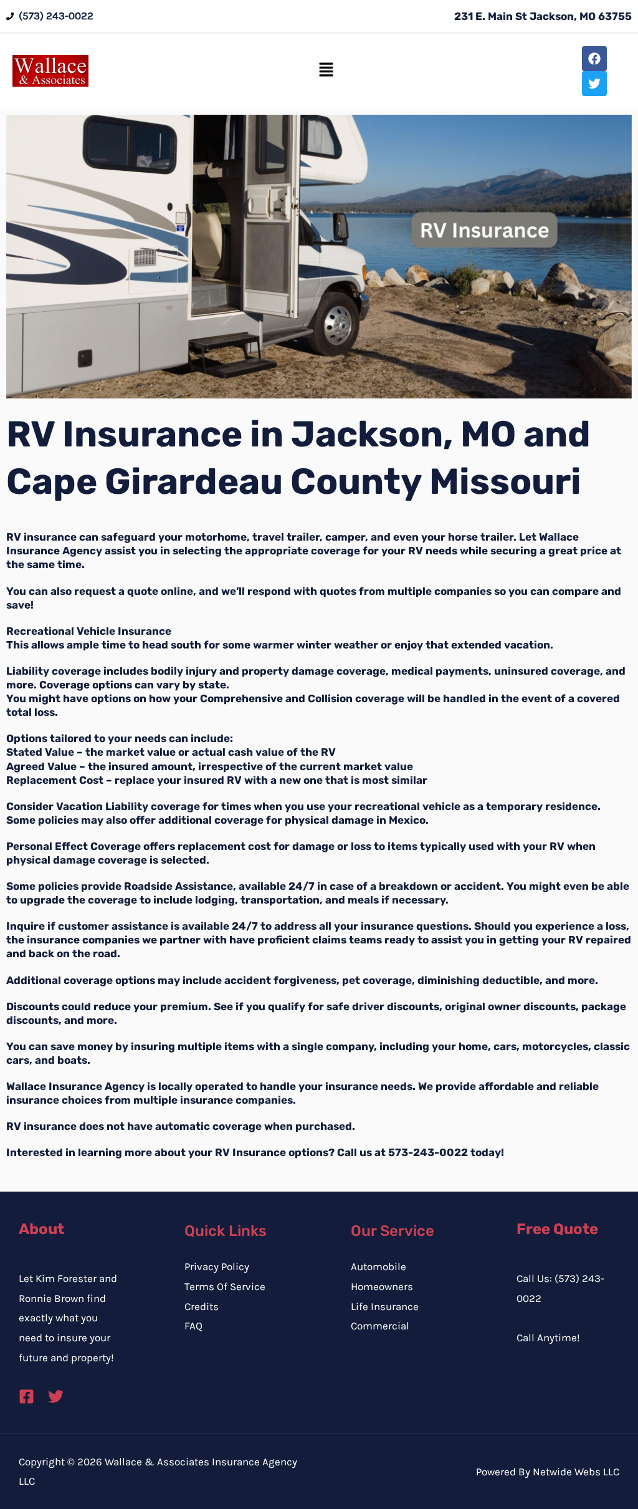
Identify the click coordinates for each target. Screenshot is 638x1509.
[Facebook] (26, 1396)
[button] (325, 70)
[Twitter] (56, 1396)
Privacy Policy (216, 1266)
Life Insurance (385, 1306)
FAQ (193, 1325)
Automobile (378, 1266)
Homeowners (382, 1286)
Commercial (380, 1325)
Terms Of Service (224, 1286)
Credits (201, 1306)
